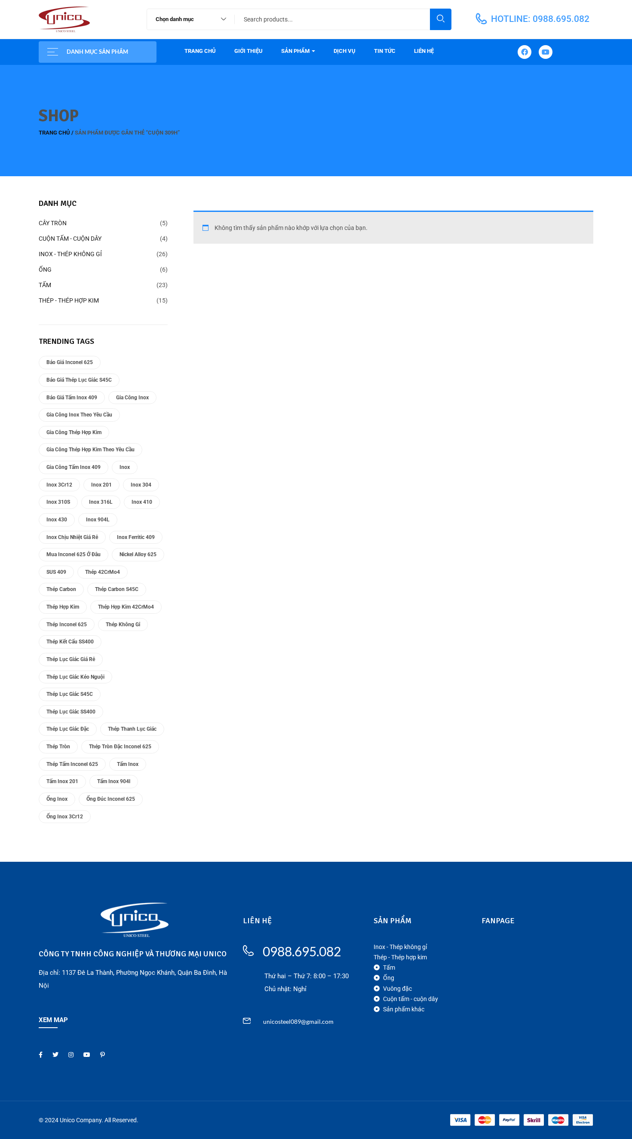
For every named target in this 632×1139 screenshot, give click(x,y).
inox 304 (141, 485)
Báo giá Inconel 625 (69, 362)
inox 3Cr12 (59, 485)
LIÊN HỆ (424, 51)
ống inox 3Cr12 (64, 817)
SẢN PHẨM (296, 51)
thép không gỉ (123, 625)
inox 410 (142, 502)
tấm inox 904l (113, 781)
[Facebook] (524, 52)
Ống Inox (56, 799)
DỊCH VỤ (345, 51)
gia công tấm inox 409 (73, 467)
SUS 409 (56, 572)
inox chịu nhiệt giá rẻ (72, 537)
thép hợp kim (62, 607)
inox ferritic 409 (136, 537)
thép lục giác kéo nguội (75, 677)
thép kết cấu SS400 (70, 642)
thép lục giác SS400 (70, 712)
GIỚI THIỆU (248, 51)
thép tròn (58, 747)
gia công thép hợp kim (73, 432)
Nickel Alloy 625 (138, 554)
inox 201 (101, 485)
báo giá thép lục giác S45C (79, 380)
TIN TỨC (385, 51)
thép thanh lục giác (132, 729)
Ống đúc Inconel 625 (110, 799)
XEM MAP (53, 1020)
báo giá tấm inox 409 (71, 398)
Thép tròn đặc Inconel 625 (120, 747)
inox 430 (56, 520)
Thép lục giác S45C (69, 694)
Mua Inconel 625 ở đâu (73, 554)
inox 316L (101, 502)
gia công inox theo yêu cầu (79, 415)
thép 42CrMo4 (102, 572)
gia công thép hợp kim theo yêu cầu (90, 450)
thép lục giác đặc (67, 729)
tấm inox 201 (62, 781)
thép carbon (61, 589)
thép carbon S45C (116, 589)
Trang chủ (54, 132)
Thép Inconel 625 (66, 625)
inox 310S (58, 502)
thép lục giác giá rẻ (70, 659)
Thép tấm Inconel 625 (72, 764)
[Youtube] (545, 52)
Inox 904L (98, 520)
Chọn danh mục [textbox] (175, 19)
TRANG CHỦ (200, 51)
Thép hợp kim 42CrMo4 (126, 607)
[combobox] (187, 19)
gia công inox (132, 398)
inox (125, 467)
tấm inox (127, 764)
